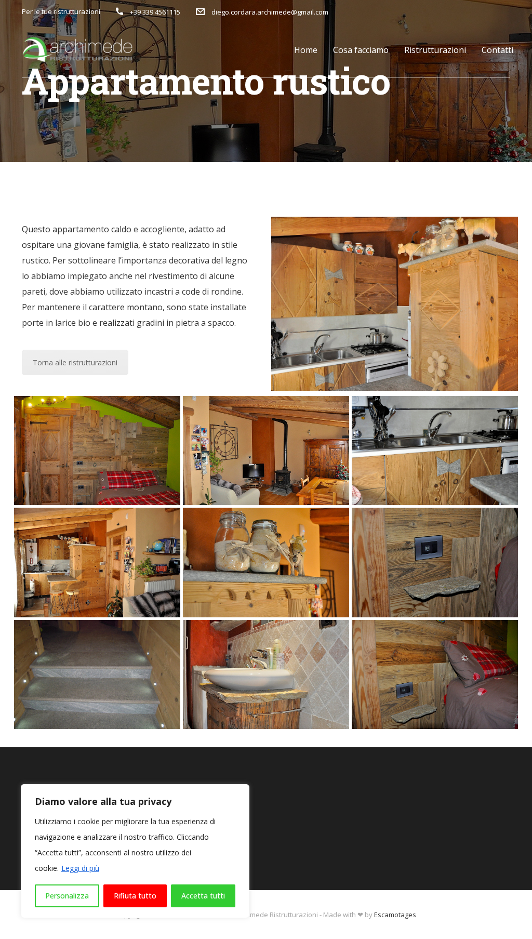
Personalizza (67, 896)
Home (305, 50)
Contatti (497, 50)
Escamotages (395, 914)
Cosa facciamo (361, 50)
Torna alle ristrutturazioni (75, 362)
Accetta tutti (203, 896)
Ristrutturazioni (435, 50)
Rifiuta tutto (135, 896)
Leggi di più (80, 868)
